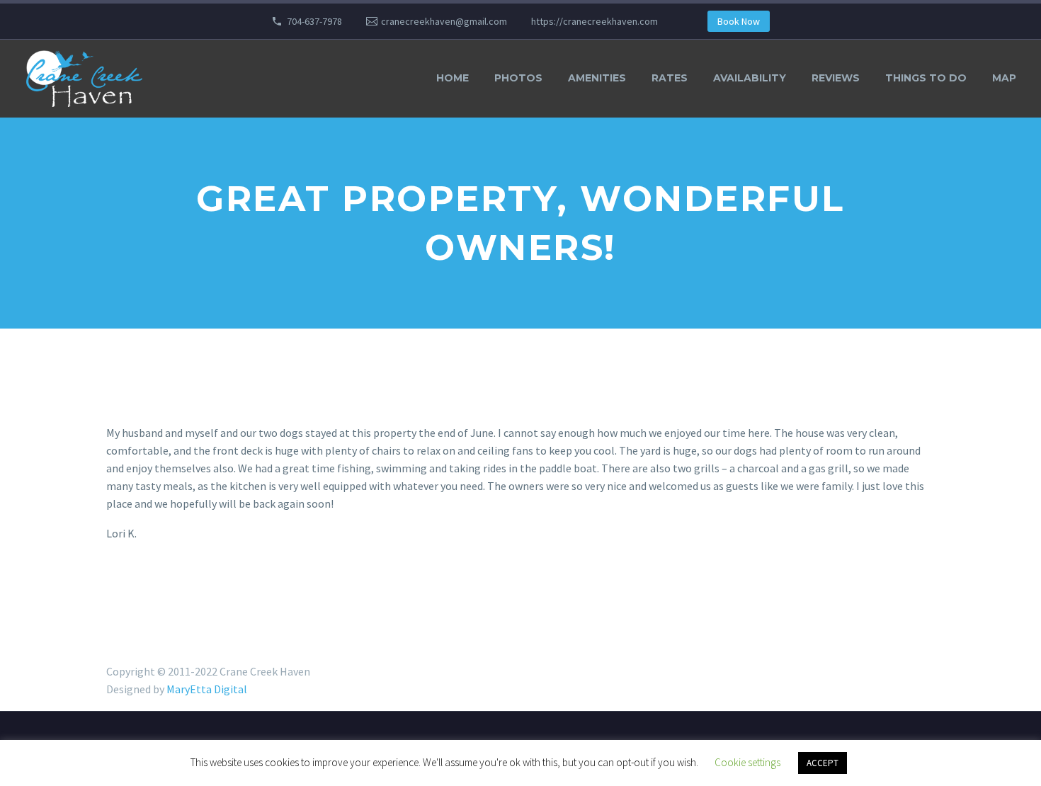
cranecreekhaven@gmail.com (444, 21)
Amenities (597, 78)
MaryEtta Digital (206, 689)
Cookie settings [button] (747, 762)
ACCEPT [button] (822, 763)
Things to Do (926, 78)
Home (452, 78)
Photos (518, 78)
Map (1004, 78)
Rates (670, 78)
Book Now (738, 21)
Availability (749, 78)
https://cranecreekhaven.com (594, 21)
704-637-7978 (314, 21)
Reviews (836, 78)
